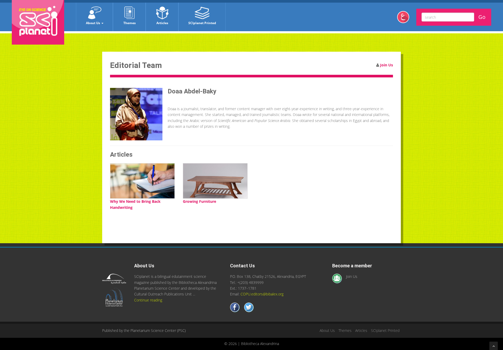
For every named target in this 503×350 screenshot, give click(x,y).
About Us (93, 23)
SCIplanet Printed (202, 23)
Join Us (386, 64)
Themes (129, 23)
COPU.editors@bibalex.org (261, 293)
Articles (162, 23)
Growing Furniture (199, 201)
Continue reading (148, 300)
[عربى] (405, 19)
